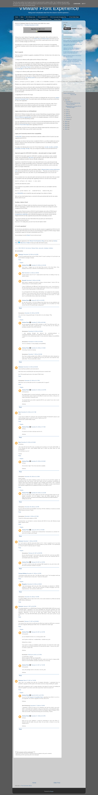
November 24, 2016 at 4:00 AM (35, 331)
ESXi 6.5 (23, 248)
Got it (83, 3)
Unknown (20, 254)
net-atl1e (51, 147)
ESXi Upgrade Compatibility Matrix (35, 697)
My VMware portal (30, 77)
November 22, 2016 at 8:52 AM (38, 322)
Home (16, 17)
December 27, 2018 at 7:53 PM (37, 705)
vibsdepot (46, 248)
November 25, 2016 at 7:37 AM (38, 426)
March (67, 115)
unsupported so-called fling (21, 214)
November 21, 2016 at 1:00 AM (32, 272)
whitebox (51, 248)
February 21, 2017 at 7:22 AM (38, 665)
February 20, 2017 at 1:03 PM (38, 562)
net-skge (23, 148)
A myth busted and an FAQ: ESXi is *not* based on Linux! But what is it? (72, 52)
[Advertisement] (37, 770)
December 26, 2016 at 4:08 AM (34, 584)
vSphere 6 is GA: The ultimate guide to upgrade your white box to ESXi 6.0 (72, 49)
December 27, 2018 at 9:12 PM (38, 715)
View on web (73, 94)
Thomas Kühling (22, 573)
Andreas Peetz (25, 265)
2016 (66, 99)
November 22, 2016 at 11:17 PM (32, 380)
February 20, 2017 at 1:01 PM (38, 632)
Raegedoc (24, 584)
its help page (20, 68)
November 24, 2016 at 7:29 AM (38, 348)
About (22, 17)
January (68, 119)
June (67, 111)
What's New (37, 38)
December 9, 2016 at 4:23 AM (33, 280)
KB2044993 (20, 193)
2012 (66, 127)
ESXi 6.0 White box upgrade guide (23, 117)
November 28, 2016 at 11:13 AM (32, 476)
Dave (19, 412)
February (68, 117)
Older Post (57, 782)
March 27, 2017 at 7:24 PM (30, 680)
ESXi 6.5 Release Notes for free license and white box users (72, 56)
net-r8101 (55, 147)
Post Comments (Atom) (26, 785)
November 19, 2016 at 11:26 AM (38, 265)
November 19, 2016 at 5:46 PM (32, 313)
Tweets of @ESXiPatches (69, 93)
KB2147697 (19, 136)
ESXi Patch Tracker (19, 19)
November (68, 101)
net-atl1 (46, 147)
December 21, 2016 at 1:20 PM (34, 573)
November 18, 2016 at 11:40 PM (31, 254)
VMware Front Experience (49, 8)
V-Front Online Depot (74, 17)
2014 (66, 123)
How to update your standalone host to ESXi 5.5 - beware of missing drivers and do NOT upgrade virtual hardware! (72, 60)
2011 (66, 129)
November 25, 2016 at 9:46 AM (38, 461)
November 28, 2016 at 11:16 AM (38, 492)
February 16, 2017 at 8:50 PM (35, 553)
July (67, 109)
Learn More (76, 3)
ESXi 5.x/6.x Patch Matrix (33, 19)
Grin (23, 272)
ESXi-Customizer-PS (43, 17)
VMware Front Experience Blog (36, 240)
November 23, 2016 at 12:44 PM (38, 389)
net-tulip (27, 148)
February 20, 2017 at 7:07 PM (35, 654)
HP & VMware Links (30, 17)
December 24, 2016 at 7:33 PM (32, 596)
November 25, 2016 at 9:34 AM (28, 442)
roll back (28, 235)
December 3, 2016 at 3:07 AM (31, 516)
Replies (21, 262)
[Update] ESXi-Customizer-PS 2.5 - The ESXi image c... (74, 107)
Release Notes (45, 38)
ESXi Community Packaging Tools (58, 17)
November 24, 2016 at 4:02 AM (35, 341)
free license (28, 248)
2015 (66, 121)
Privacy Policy (57, 19)
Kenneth (24, 280)
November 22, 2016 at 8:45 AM (31, 366)
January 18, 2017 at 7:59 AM (37, 529)
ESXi (20, 248)
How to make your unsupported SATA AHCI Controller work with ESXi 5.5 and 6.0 (73, 41)
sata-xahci (30, 157)
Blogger (51, 791)
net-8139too (18, 148)
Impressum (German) (46, 19)
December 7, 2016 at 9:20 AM (35, 354)
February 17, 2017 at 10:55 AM (31, 621)
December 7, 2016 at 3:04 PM (30, 541)
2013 (66, 125)
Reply (19, 259)
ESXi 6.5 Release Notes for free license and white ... (73, 104)
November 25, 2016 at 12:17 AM (28, 412)
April (67, 113)
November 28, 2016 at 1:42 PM (32, 506)
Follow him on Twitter (25, 242)
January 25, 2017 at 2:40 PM (37, 300)
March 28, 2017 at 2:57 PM (37, 695)
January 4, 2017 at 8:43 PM (30, 606)
